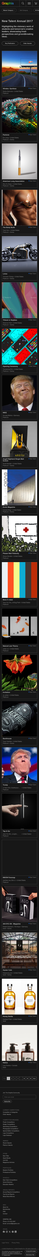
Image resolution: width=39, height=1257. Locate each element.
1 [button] (8, 1078)
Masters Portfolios (8, 1170)
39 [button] (27, 1078)
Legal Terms (5, 1243)
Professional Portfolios (9, 1172)
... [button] (21, 1078)
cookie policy (7, 1255)
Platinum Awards (8, 1145)
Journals (5, 1160)
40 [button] (30, 1078)
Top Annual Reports (8, 1194)
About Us (5, 1207)
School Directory (7, 1182)
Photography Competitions (10, 1128)
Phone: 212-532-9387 (9, 1221)
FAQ (4, 1211)
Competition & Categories (10, 1112)
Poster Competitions (9, 1122)
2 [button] (11, 1078)
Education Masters (8, 1184)
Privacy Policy (16, 1243)
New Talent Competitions (10, 1180)
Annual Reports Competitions (11, 1192)
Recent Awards (7, 1143)
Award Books (6, 1158)
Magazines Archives (8, 1162)
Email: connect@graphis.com (11, 1223)
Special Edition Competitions (11, 1131)
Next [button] (34, 1078)
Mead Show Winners (9, 1196)
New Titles (6, 1156)
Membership (6, 1209)
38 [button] (24, 1078)
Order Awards (7, 1114)
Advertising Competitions (10, 1126)
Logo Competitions (8, 1133)
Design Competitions (9, 1124)
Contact (5, 1214)
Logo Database (7, 1135)
